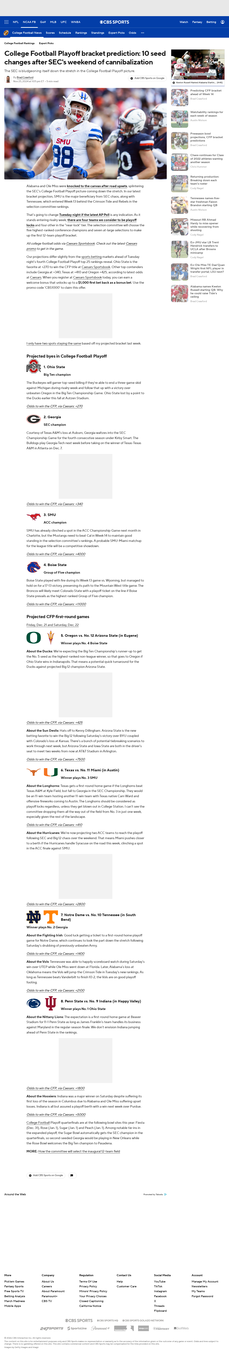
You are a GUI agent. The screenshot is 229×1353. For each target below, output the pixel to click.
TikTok (158, 1286)
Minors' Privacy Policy (93, 1291)
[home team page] (33, 366)
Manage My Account (205, 1281)
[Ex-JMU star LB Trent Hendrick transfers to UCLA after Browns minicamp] (179, 249)
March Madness (14, 1301)
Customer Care (127, 1286)
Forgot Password (202, 1296)
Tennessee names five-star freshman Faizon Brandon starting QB (205, 201)
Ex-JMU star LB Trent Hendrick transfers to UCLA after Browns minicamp (204, 248)
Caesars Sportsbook (80, 243)
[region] (198, 65)
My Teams (198, 1291)
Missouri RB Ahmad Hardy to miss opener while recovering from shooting (204, 225)
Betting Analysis (14, 1296)
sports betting (91, 257)
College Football (38, 1123)
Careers (47, 1286)
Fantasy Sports (13, 1286)
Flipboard (160, 1311)
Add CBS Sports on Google (149, 78)
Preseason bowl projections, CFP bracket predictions (206, 137)
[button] (142, 33)
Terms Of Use (88, 1281)
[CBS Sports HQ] (107, 1320)
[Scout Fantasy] (161, 1328)
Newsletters (199, 1286)
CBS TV (47, 1301)
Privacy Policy (88, 1286)
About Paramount (53, 1291)
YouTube (159, 1281)
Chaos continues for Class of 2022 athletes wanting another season (207, 158)
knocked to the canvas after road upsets (97, 186)
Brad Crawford (25, 77)
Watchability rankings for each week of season (206, 113)
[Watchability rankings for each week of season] (179, 119)
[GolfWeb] (181, 1328)
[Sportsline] (77, 1328)
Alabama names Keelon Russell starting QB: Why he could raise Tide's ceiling (206, 292)
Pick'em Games (14, 1281)
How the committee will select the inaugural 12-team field (79, 1151)
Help (120, 1281)
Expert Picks (46, 43)
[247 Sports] (51, 1327)
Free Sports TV (14, 1291)
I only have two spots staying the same (53, 343)
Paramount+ (49, 1296)
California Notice (90, 1302)
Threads (159, 1306)
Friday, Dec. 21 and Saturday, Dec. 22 (52, 625)
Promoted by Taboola (153, 1194)
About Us (48, 1281)
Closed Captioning (91, 1298)
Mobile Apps (12, 1306)
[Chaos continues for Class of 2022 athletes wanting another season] (179, 162)
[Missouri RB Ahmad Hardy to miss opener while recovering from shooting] (179, 226)
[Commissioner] (124, 1327)
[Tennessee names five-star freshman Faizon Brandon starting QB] (179, 205)
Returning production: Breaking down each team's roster (204, 180)
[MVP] (143, 1327)
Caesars (35, 277)
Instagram (160, 1291)
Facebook (160, 1296)
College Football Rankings (19, 43)
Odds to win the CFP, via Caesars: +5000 (55, 1115)
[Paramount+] (100, 1327)
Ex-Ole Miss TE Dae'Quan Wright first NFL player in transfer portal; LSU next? (207, 268)
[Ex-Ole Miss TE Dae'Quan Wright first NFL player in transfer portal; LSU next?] (179, 272)
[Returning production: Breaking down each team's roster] (179, 183)
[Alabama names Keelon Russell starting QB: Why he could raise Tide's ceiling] (179, 293)
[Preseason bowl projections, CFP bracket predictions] (179, 140)
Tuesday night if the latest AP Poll (84, 215)
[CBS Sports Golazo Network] (143, 1320)
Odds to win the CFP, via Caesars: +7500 (55, 759)
